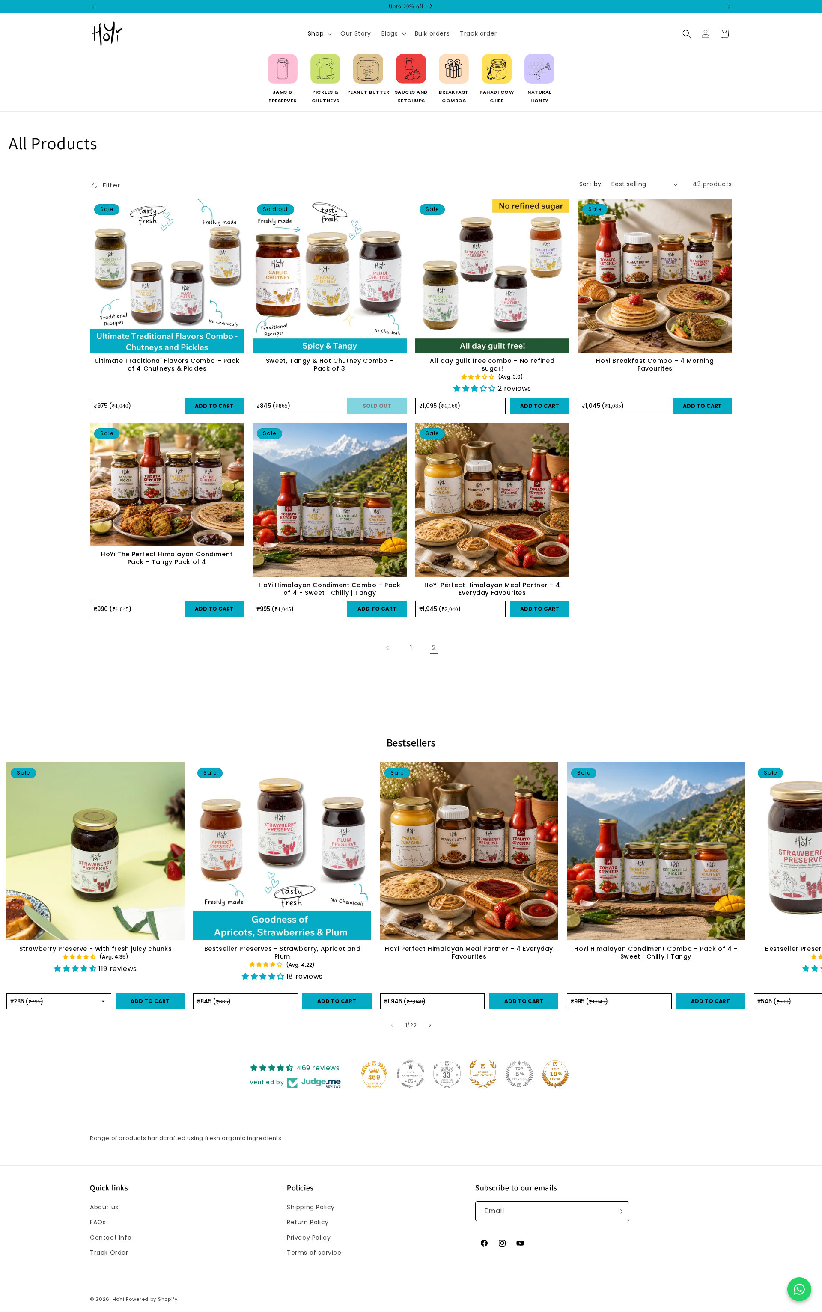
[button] (319, 33)
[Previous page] (387, 647)
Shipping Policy (311, 1207)
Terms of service (314, 1252)
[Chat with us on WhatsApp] (799, 1289)
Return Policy (308, 1222)
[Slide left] (392, 1025)
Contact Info (110, 1237)
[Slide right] (429, 1025)
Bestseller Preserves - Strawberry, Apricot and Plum (282, 952)
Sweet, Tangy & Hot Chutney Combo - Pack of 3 (329, 364)
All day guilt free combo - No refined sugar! (492, 364)
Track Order (109, 1252)
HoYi (119, 1299)
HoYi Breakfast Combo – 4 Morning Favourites (655, 364)
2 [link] (434, 648)
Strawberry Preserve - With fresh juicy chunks (95, 949)
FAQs (98, 1222)
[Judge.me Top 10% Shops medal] (555, 1074)
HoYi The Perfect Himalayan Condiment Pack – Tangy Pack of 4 (167, 558)
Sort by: (591, 184)
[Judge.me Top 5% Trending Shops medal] (519, 1074)
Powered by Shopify (152, 1299)
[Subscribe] (619, 1211)
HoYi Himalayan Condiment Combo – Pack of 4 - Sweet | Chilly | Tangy (329, 589)
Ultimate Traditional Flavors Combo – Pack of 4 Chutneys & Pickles (167, 364)
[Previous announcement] (92, 6)
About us (104, 1207)
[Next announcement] (729, 6)
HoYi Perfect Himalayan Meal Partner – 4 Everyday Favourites (492, 589)
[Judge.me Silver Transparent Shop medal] (410, 1074)
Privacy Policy (309, 1237)
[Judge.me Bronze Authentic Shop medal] (483, 1074)
